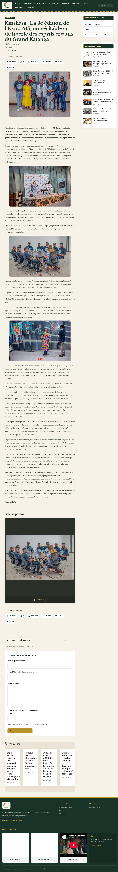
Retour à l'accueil (10, 50)
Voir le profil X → (97, 846)
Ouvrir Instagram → (44, 860)
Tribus (87, 29)
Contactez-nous (94, 807)
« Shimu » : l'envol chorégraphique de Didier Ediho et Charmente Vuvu (33, 761)
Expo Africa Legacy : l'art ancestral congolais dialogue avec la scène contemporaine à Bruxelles (14, 766)
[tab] (38, 599)
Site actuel (62, 814)
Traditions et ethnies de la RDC (96, 35)
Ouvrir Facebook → (16, 860)
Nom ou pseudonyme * (16, 660)
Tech (60, 810)
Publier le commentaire (20, 731)
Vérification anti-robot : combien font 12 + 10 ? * (23, 712)
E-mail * (20, 672)
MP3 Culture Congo (65, 807)
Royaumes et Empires (92, 24)
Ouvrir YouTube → (73, 860)
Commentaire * (13, 683)
